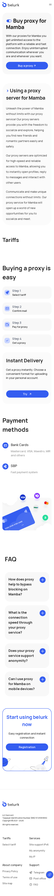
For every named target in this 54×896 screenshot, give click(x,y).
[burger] (50, 4)
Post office (39, 878)
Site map (7, 883)
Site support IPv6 (39, 844)
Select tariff (9, 844)
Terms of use (9, 877)
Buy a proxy (25, 65)
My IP (32, 856)
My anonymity (37, 850)
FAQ (35, 884)
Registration (27, 747)
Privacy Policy (10, 871)
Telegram (38, 872)
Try (25, 394)
